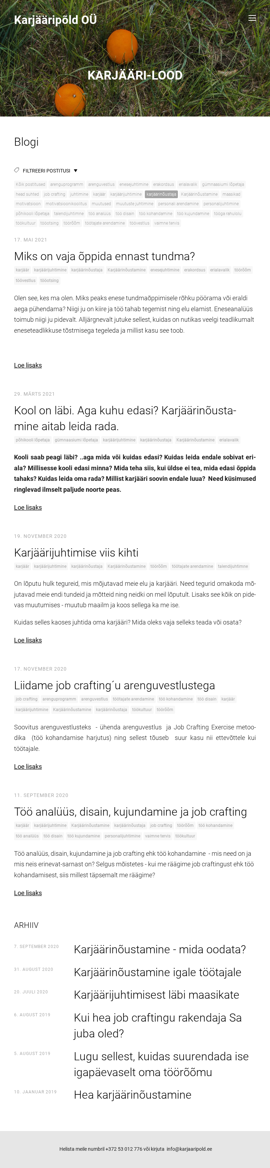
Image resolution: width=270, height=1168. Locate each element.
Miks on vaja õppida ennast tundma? (104, 256)
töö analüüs (100, 213)
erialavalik (188, 184)
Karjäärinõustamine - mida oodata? (160, 949)
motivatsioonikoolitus (66, 203)
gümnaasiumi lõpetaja (223, 184)
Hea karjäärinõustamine (133, 1094)
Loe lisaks (28, 365)
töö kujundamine (193, 213)
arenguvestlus (101, 184)
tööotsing (49, 223)
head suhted (27, 194)
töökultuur (26, 223)
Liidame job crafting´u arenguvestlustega (114, 685)
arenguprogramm (66, 184)
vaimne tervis (166, 223)
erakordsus (163, 184)
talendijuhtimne (69, 213)
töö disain (125, 213)
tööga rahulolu (228, 213)
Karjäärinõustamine (199, 194)
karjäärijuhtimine (126, 194)
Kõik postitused (30, 184)
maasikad (231, 194)
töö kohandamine (155, 213)
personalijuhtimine (221, 203)
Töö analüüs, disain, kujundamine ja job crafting (130, 811)
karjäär (99, 194)
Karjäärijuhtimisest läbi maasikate (156, 994)
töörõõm (72, 223)
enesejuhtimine (134, 184)
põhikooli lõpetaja (32, 213)
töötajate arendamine (105, 223)
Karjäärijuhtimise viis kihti (76, 552)
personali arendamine (178, 203)
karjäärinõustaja (161, 194)
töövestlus (139, 223)
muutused (101, 203)
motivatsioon (28, 203)
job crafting (54, 194)
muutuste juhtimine (134, 203)
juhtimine (79, 194)
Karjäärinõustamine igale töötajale (158, 972)
